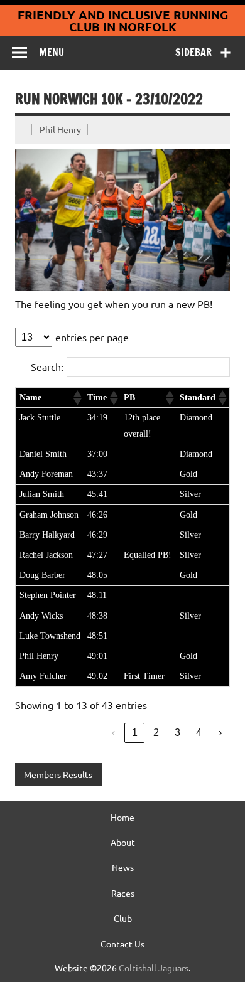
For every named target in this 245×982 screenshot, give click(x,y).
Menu (51, 52)
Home (122, 817)
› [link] (220, 732)
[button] (76, 397)
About (123, 842)
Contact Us (122, 943)
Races (122, 893)
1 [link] (135, 732)
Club (123, 918)
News (123, 867)
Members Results (58, 774)
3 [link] (177, 732)
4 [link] (199, 732)
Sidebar (193, 52)
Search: (47, 366)
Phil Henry (60, 129)
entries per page (92, 337)
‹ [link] (113, 732)
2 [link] (156, 732)
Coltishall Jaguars (153, 967)
